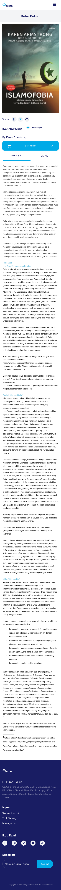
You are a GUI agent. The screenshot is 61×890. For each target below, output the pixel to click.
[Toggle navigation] (54, 4)
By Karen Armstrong (14, 137)
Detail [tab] (44, 156)
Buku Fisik (37, 127)
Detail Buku (29, 16)
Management (10, 823)
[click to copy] (26, 119)
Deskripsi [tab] (16, 155)
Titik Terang (9, 818)
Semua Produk (10, 813)
